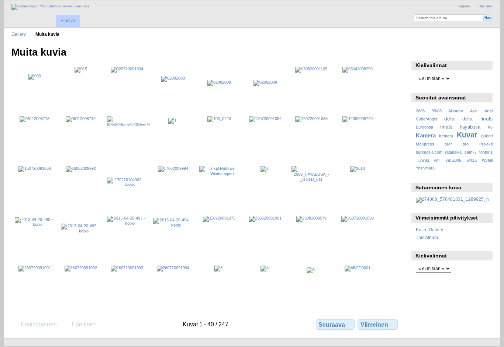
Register (486, 6)
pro (466, 144)
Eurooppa (424, 127)
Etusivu (68, 20)
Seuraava (331, 325)
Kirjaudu (465, 6)
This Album (427, 237)
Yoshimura (425, 168)
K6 (490, 127)
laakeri (487, 136)
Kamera (426, 135)
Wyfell (487, 160)
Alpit (473, 111)
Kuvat (467, 135)
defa (449, 119)
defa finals (477, 119)
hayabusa (470, 127)
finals (446, 127)
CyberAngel (426, 119)
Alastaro (455, 111)
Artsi (488, 111)
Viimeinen (374, 325)
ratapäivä (453, 152)
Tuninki (422, 160)
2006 (420, 111)
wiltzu (472, 160)
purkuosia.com (429, 152)
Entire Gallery (429, 229)
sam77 (471, 152)
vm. (437, 160)
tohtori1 (486, 152)
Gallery (18, 34)
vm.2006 (453, 160)
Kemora (446, 136)
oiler (448, 144)
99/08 (437, 111)
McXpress (425, 144)
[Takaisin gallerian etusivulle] (50, 7)
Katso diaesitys (420, 51)
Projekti (486, 144)
